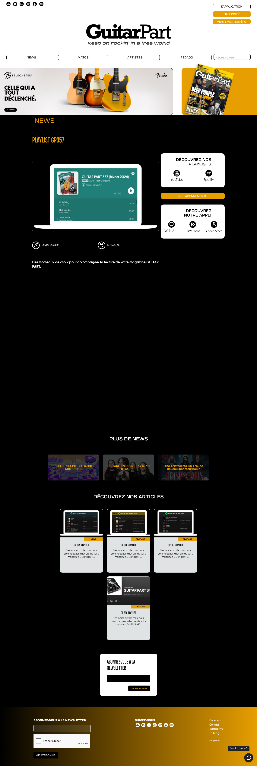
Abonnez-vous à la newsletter (59, 720)
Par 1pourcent (215, 741)
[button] (165, 89)
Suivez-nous (145, 720)
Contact (214, 725)
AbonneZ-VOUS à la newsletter (121, 664)
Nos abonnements (192, 196)
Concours (215, 720)
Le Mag (214, 733)
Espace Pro (216, 729)
